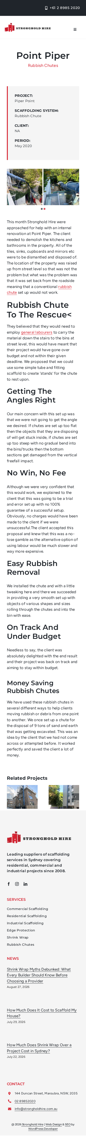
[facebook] (9, 884)
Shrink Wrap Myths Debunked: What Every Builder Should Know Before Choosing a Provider (39, 975)
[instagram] (17, 884)
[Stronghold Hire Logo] (28, 24)
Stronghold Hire (32, 1124)
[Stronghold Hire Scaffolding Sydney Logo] (39, 833)
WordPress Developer (43, 1128)
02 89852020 (25, 1101)
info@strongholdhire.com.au (36, 1109)
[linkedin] (25, 884)
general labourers (36, 332)
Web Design (53, 1124)
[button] (42, 209)
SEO (67, 1124)
